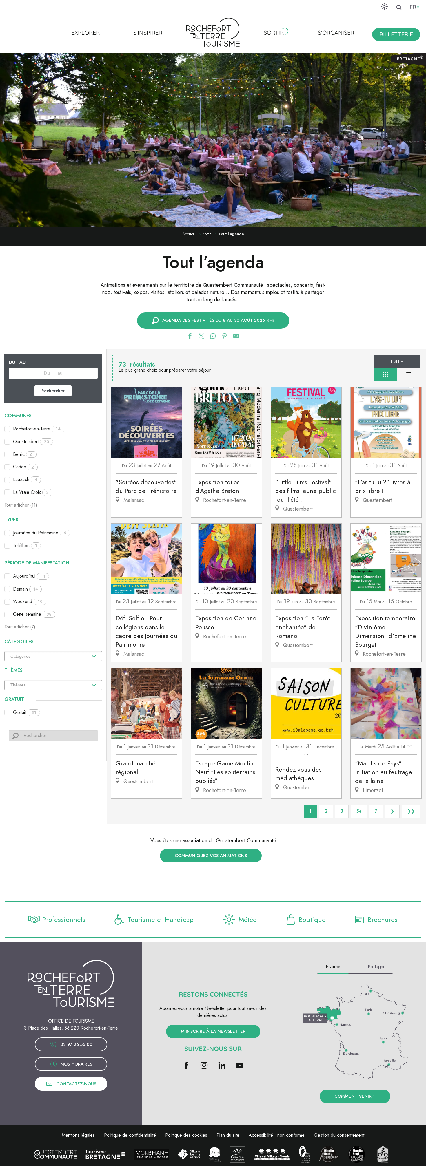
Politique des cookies (186, 1135)
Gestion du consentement (339, 1135)
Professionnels (63, 919)
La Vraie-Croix (31, 492)
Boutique (312, 919)
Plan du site (227, 1135)
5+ (359, 811)
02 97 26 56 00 (76, 1044)
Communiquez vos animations (211, 855)
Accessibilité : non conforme (277, 1135)
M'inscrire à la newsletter (213, 1031)
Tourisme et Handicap (161, 919)
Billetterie (396, 34)
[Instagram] (204, 1066)
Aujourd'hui (29, 576)
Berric (23, 454)
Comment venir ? (355, 1096)
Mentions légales (78, 1135)
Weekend (28, 601)
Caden (23, 466)
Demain (25, 589)
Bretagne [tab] (377, 966)
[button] (398, 7)
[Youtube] (239, 1066)
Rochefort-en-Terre (37, 428)
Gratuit (24, 712)
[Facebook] (186, 1066)
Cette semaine (32, 614)
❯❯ (411, 811)
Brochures (383, 919)
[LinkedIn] (222, 1066)
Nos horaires (76, 1064)
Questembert (31, 441)
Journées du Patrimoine (39, 532)
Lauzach (25, 479)
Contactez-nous (76, 1084)
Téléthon (25, 545)
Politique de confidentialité (130, 1135)
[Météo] (384, 6)
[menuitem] (85, 32)
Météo (248, 919)
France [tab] (333, 966)
